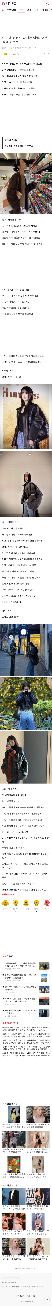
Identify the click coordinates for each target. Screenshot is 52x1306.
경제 (36, 10)
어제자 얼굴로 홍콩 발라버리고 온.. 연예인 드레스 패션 (13, 1175)
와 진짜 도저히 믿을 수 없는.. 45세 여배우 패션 (37, 1207)
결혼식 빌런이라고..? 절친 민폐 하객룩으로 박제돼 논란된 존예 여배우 (13, 1232)
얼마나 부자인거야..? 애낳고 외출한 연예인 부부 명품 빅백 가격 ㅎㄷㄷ (37, 1257)
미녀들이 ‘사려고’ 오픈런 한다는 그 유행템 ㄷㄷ (12, 1150)
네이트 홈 (20, 1296)
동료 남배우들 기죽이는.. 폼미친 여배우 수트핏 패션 (13, 1207)
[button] (47, 1300)
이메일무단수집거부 (38, 1287)
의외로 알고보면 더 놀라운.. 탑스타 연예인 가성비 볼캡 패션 (37, 1151)
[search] (47, 3)
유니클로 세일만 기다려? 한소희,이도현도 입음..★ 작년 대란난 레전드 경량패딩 (13, 1126)
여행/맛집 (11, 10)
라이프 (45, 10)
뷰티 (21, 10)
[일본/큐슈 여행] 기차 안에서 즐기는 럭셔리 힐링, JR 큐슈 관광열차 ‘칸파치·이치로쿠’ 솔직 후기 (21, 966)
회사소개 (4, 1287)
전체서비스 (31, 1296)
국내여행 (8, 992)
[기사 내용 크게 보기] (48, 54)
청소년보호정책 (25, 1287)
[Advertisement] (26, 21)
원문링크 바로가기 (10, 894)
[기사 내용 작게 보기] (44, 55)
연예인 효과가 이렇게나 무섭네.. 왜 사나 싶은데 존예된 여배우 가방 (37, 1232)
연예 (29, 10)
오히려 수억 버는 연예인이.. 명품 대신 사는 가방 (36, 1175)
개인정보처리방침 (14, 1287)
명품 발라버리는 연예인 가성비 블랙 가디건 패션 (37, 1125)
